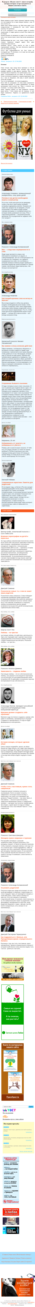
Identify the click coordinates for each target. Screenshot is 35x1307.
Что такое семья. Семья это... (9, 565)
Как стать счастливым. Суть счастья (11, 761)
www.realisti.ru (31, 1302)
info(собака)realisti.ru (12, 1303)
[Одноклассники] (4, 59)
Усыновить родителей (10, 888)
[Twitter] (2, 59)
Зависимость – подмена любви (13, 671)
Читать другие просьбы (26, 1151)
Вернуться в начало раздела (10, 103)
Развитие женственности (7, 812)
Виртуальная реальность (8, 319)
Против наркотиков (7, 460)
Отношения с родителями (8, 860)
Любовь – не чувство (9, 632)
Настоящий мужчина (6, 685)
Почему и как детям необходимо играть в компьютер (15, 199)
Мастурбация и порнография (8, 514)
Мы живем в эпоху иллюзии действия (17, 346)
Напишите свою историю (8, 17)
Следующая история (25, 101)
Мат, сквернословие (7, 222)
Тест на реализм (8, 1113)
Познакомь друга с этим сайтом (13, 1119)
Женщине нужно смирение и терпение (16, 838)
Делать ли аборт (5, 726)
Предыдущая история (10, 101)
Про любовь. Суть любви (7, 611)
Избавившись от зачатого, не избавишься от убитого (13, 444)
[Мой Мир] (6, 59)
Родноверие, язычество (8, 370)
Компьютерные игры (7, 174)
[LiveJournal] (8, 59)
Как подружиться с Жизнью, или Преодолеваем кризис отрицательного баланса (16, 939)
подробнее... (29, 1132)
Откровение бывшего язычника (14, 383)
